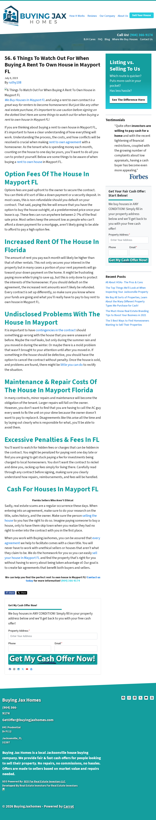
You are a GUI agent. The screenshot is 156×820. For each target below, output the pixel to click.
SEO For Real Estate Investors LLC (44, 781)
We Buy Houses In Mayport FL (25, 100)
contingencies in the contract (56, 330)
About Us (123, 16)
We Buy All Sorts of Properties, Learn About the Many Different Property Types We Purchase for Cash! (126, 301)
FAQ (100, 39)
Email (58, 643)
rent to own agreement (65, 142)
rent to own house (29, 162)
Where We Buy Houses (125, 39)
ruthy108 (15, 82)
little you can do (71, 364)
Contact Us (146, 39)
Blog (107, 39)
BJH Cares (90, 39)
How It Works (77, 16)
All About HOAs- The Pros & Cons (124, 282)
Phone (12, 643)
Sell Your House (141, 15)
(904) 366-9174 (141, 34)
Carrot (69, 806)
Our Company (107, 16)
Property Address (19, 631)
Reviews (92, 16)
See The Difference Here (128, 100)
